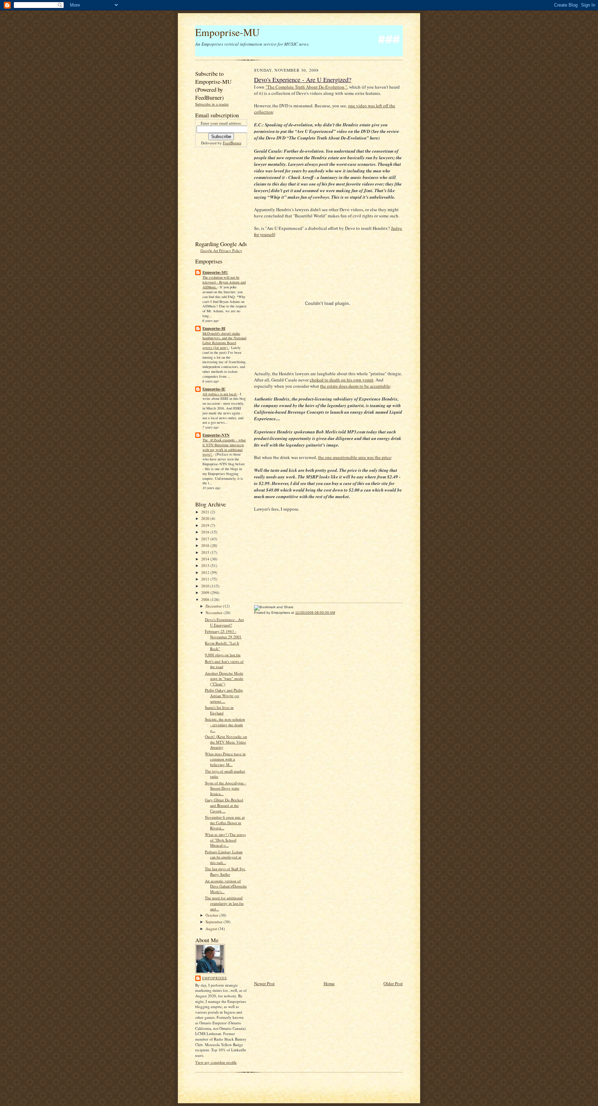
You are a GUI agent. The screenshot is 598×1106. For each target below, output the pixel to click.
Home (329, 983)
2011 (205, 579)
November (215, 612)
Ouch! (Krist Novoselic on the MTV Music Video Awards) (226, 742)
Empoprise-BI (213, 328)
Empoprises (214, 977)
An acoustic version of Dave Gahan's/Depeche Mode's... (226, 886)
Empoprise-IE (213, 389)
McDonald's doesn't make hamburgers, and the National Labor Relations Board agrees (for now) (224, 340)
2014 (205, 558)
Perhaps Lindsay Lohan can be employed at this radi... (224, 857)
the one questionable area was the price (354, 457)
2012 (205, 572)
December (214, 606)
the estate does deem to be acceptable (355, 386)
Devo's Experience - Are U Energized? (224, 622)
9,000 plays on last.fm (223, 654)
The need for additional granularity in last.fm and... (224, 903)
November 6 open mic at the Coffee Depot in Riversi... (225, 822)
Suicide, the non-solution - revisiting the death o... (225, 724)
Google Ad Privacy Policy (221, 250)
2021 (205, 511)
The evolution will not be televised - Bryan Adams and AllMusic (224, 282)
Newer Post (264, 983)
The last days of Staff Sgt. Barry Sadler (225, 871)
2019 (205, 525)
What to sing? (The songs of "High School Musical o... (225, 840)
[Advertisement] (216, 192)
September (215, 921)
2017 (205, 538)
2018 (205, 531)
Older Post (393, 983)
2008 (205, 599)
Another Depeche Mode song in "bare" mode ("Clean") (224, 678)
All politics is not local (219, 394)
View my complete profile (216, 1062)
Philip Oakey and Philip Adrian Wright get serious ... (224, 695)
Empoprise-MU (227, 32)
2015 (205, 552)
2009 (205, 592)
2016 (205, 545)
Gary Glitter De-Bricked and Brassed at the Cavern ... (224, 805)
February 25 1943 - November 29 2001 (223, 634)
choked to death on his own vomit (341, 380)
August (212, 928)
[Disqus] (328, 709)
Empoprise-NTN (215, 435)
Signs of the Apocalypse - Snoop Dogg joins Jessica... (225, 788)
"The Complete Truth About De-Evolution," (306, 87)
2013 (205, 565)
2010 (205, 585)
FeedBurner (232, 142)
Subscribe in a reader (212, 104)
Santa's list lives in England (219, 710)
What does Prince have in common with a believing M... (225, 759)
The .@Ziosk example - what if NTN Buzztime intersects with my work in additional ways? (224, 447)
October (212, 915)
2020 (205, 518)
